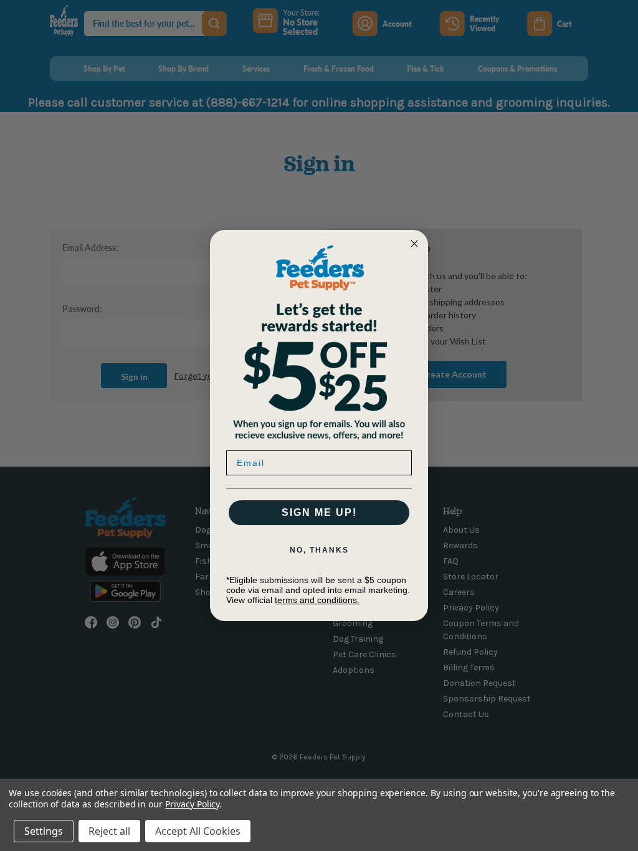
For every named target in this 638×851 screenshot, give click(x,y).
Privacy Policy (192, 804)
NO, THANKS (319, 550)
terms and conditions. (317, 600)
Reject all (109, 831)
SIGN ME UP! (319, 512)
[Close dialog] (414, 243)
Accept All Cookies (197, 831)
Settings (43, 831)
